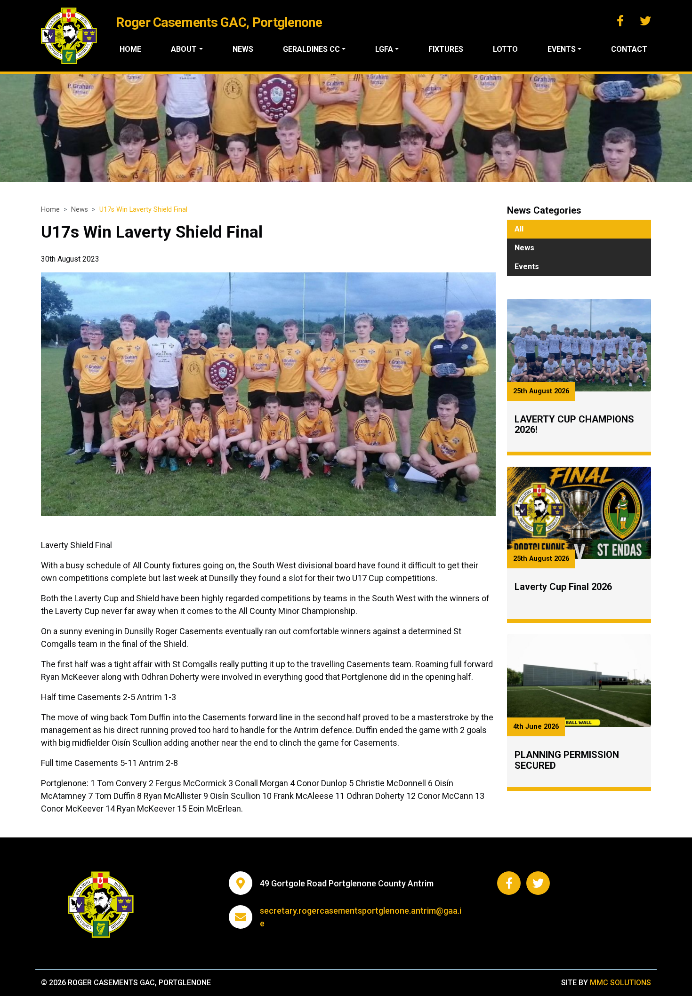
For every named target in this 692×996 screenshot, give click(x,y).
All (519, 228)
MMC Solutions (620, 982)
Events (527, 266)
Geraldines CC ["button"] (311, 49)
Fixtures (445, 49)
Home (130, 49)
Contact (629, 49)
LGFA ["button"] (384, 49)
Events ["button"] (561, 49)
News (243, 49)
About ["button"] (184, 49)
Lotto (505, 49)
